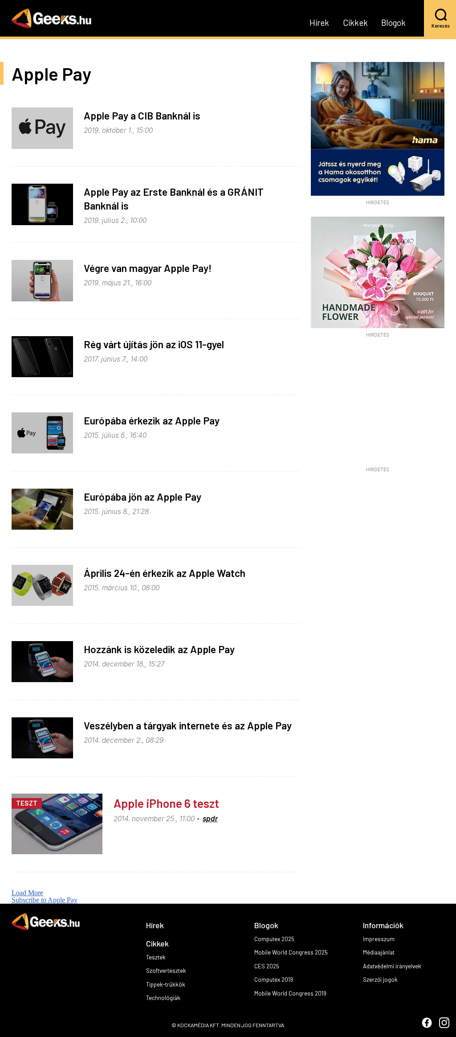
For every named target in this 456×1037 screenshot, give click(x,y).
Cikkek (355, 23)
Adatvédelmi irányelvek (392, 966)
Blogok (393, 23)
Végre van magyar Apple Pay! (148, 268)
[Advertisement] (377, 405)
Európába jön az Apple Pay (142, 496)
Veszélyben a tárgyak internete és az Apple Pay (188, 725)
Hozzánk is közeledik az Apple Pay (159, 649)
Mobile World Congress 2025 (291, 952)
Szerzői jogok (380, 979)
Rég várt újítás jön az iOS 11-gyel (154, 344)
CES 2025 (266, 966)
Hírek (319, 23)
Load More (27, 893)
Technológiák (163, 997)
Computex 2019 (273, 979)
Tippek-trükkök (165, 984)
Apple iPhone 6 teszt (166, 803)
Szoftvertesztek (166, 970)
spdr (210, 819)
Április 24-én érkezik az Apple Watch (164, 573)
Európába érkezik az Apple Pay (152, 420)
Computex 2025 (274, 938)
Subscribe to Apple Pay (44, 900)
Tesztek (156, 957)
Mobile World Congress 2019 (290, 993)
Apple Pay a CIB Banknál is (142, 115)
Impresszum (379, 938)
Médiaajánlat (379, 952)
